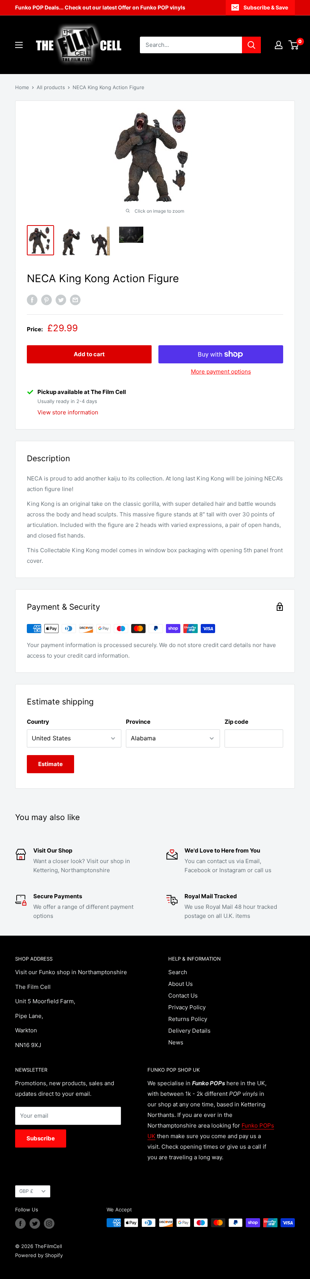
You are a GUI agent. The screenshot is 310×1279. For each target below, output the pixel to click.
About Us (180, 983)
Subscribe (40, 1138)
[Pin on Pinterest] (46, 299)
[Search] (251, 45)
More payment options (221, 371)
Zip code (236, 721)
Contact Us (183, 995)
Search (177, 972)
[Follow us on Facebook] (20, 1223)
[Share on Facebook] (32, 299)
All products (51, 87)
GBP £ (26, 1191)
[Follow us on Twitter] (34, 1223)
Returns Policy (187, 1019)
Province (138, 721)
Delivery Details (189, 1030)
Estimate (50, 764)
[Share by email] (75, 299)
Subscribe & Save (265, 7)
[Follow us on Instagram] (49, 1223)
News (175, 1042)
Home (22, 87)
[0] (294, 44)
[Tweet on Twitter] (61, 299)
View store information (67, 412)
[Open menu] (19, 45)
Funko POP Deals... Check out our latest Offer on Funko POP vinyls (100, 7)
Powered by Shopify (39, 1255)
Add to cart (89, 354)
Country (38, 721)
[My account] (278, 45)
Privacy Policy (187, 1007)
